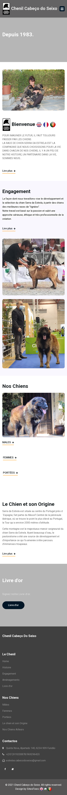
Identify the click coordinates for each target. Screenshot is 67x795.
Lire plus (7, 170)
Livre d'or (13, 605)
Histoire (6, 667)
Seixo (33, 8)
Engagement (9, 673)
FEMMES (8, 457)
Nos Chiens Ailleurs (13, 729)
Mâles (5, 704)
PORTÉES (9, 472)
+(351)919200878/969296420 (22, 754)
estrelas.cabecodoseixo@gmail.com (25, 760)
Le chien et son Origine (14, 723)
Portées (6, 717)
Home (5, 661)
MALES (7, 442)
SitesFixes (33, 788)
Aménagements (10, 679)
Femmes (7, 710)
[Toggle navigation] (62, 8)
